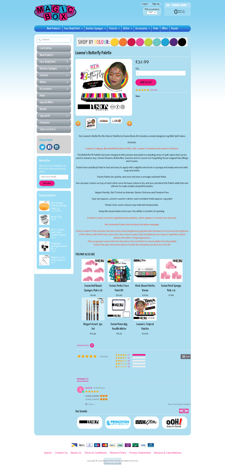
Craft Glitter (46, 48)
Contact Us (61, 452)
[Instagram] (57, 147)
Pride (155, 28)
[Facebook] (49, 147)
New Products (53, 28)
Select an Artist (48, 129)
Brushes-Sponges (94, 28)
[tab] (82, 379)
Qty (137, 69)
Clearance (45, 122)
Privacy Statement (140, 452)
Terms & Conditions (95, 452)
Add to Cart (146, 82)
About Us (76, 452)
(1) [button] (129, 355)
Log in (145, 4)
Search (48, 452)
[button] (91, 404)
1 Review (153, 90)
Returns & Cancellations (167, 452)
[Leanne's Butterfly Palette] (91, 123)
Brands (174, 28)
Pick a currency (152, 9)
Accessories (141, 28)
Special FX (45, 115)
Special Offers (46, 102)
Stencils (113, 28)
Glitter (126, 28)
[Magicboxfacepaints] (55, 21)
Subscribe (47, 183)
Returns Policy (118, 452)
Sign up (155, 4)
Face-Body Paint (72, 28)
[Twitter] (42, 147)
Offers (165, 28)
